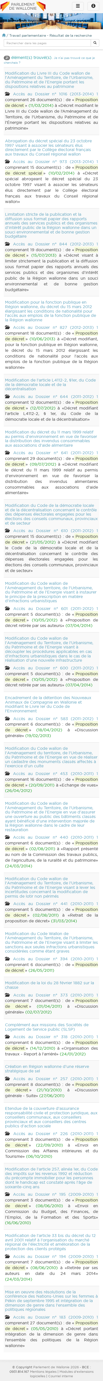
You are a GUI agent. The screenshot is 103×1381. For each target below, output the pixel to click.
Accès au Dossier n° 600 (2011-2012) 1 (55, 667)
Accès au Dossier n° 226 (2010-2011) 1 (55, 1133)
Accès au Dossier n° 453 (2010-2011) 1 (55, 773)
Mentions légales (43, 1372)
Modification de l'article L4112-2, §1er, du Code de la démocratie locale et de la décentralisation (50, 384)
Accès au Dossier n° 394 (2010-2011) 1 (55, 958)
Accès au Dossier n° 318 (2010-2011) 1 (55, 1036)
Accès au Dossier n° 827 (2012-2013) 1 (55, 327)
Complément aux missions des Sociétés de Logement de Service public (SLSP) (46, 1027)
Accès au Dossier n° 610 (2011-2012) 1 (55, 530)
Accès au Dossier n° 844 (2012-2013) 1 (55, 243)
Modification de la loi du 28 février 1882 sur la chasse (49, 985)
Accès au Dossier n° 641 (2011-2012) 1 (55, 452)
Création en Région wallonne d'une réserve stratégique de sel (47, 1068)
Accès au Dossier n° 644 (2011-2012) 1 (55, 396)
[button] (95, 43)
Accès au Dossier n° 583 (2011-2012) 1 (55, 718)
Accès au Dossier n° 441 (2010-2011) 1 (55, 903)
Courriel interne (60, 1376)
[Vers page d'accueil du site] (23, 6)
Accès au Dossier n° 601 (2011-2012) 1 (55, 608)
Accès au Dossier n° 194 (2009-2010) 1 (55, 1256)
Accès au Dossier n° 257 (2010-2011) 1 (55, 1078)
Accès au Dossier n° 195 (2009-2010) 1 (55, 1194)
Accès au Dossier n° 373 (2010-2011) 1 (55, 994)
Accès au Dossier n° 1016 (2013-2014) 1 (55, 93)
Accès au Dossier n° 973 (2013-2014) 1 (55, 161)
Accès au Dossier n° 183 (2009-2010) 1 (55, 1317)
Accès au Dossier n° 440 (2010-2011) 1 (55, 837)
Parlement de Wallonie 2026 (56, 1367)
